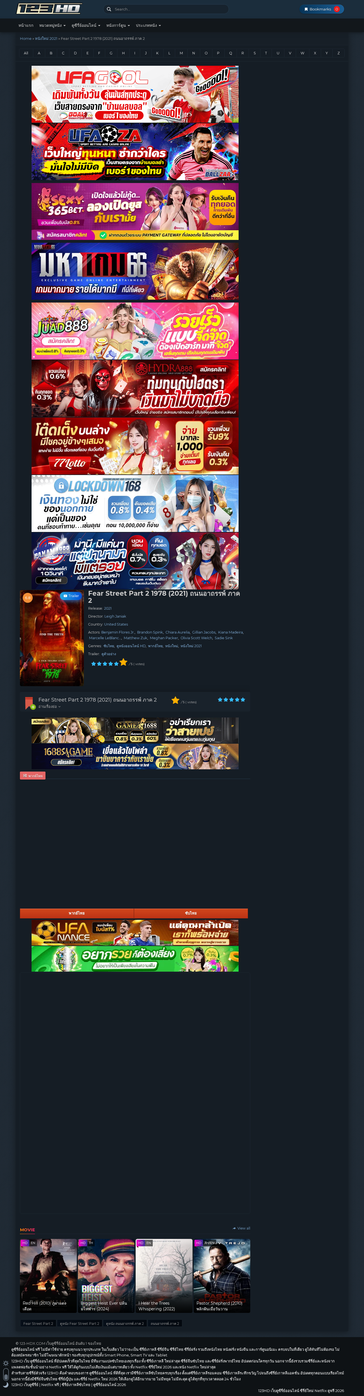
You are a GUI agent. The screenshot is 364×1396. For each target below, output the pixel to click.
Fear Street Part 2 (38, 1323)
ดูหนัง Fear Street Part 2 (79, 1323)
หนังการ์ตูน (116, 25)
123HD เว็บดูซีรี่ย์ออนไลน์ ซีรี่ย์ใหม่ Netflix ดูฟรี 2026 (57, 7)
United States (116, 624)
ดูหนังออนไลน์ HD (131, 646)
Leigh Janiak (115, 616)
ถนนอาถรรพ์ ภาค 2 (165, 1323)
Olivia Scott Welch (196, 638)
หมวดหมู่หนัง (51, 25)
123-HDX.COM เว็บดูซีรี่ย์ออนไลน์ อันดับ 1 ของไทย (60, 1343)
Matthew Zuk (135, 638)
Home (26, 38)
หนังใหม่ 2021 (46, 38)
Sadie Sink (224, 638)
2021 (108, 608)
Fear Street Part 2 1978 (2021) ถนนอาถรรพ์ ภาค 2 (97, 700)
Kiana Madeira (230, 632)
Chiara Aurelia (178, 632)
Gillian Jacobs (204, 632)
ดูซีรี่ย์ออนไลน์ (85, 25)
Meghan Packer (164, 638)
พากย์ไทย (155, 646)
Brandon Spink (150, 632)
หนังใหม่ (171, 646)
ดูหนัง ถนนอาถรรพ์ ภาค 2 (125, 1323)
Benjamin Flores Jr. (118, 632)
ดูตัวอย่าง (109, 654)
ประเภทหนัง (147, 25)
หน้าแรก (25, 25)
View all (243, 1228)
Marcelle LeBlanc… (105, 638)
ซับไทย (109, 646)
